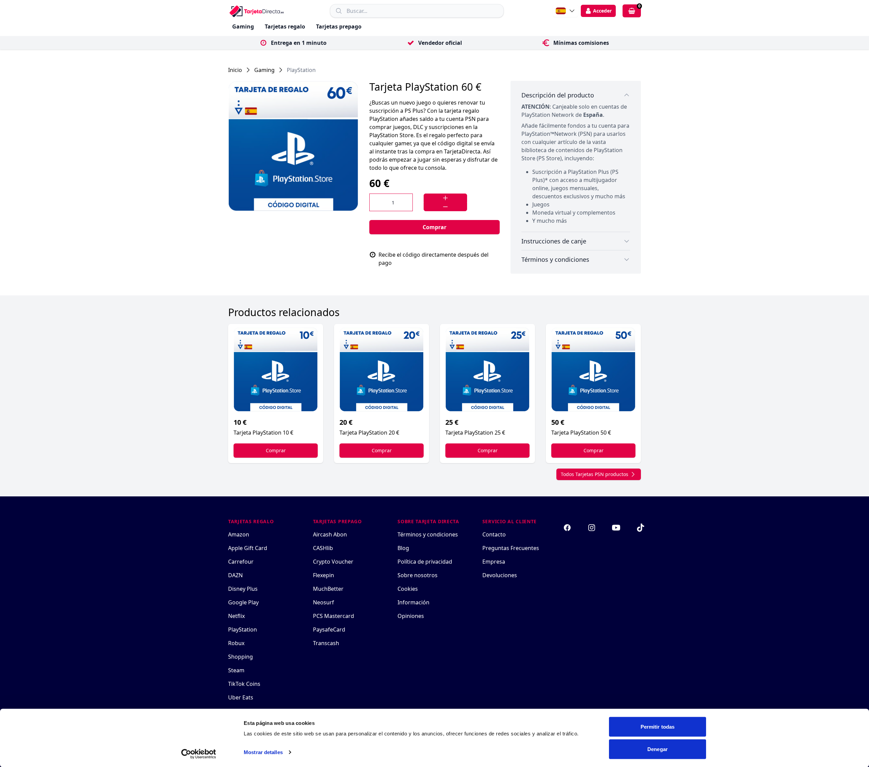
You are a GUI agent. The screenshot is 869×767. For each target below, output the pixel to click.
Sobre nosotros (417, 575)
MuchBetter (328, 588)
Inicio (235, 70)
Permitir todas (657, 727)
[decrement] (445, 207)
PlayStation (301, 70)
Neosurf (323, 602)
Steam (236, 670)
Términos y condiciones (427, 534)
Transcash (326, 643)
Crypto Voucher (333, 561)
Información (413, 602)
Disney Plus (243, 588)
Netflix (236, 616)
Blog (403, 548)
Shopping (240, 656)
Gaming (243, 26)
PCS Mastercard (333, 616)
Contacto (494, 534)
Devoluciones (499, 575)
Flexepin (323, 575)
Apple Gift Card (247, 548)
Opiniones (410, 616)
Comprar (434, 227)
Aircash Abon (330, 534)
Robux (236, 643)
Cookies (407, 588)
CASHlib (323, 548)
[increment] (445, 198)
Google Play (243, 602)
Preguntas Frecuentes (510, 548)
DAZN (235, 575)
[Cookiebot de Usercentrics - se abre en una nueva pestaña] (198, 754)
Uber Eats (240, 697)
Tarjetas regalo (285, 26)
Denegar (657, 749)
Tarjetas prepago (339, 26)
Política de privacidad (424, 561)
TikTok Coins (244, 684)
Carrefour (241, 561)
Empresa (493, 561)
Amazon (238, 534)
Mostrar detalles (263, 752)
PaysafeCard (329, 629)
